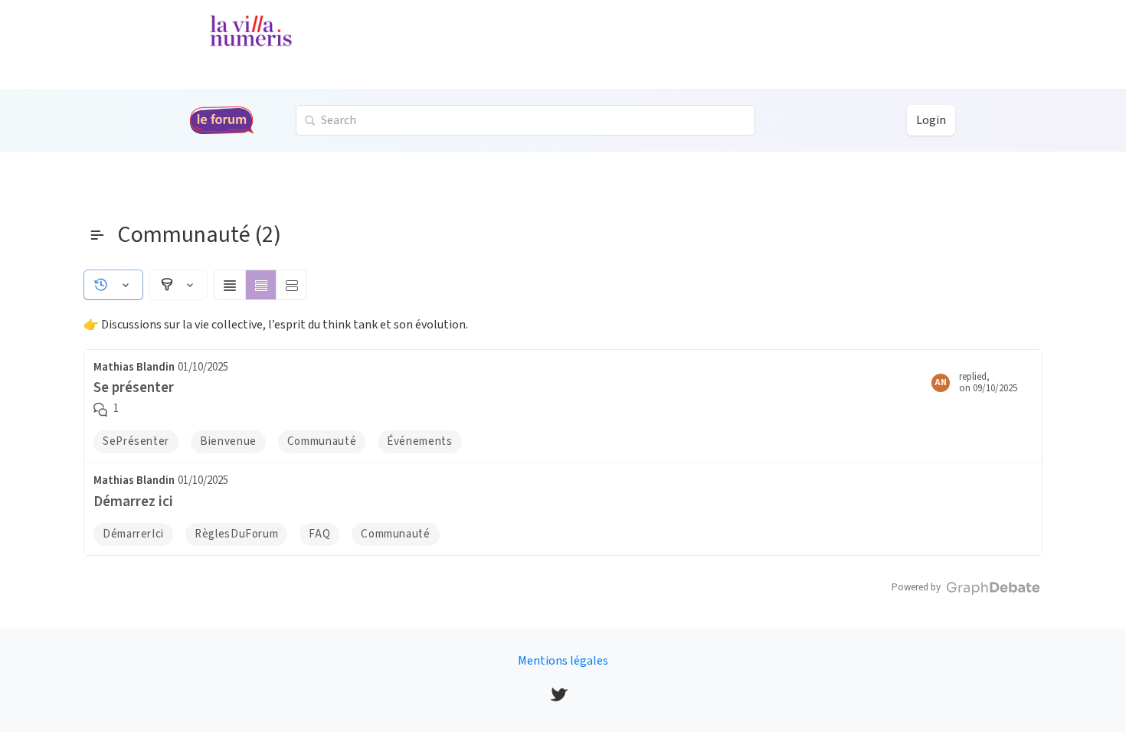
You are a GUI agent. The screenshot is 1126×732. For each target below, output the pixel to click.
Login (931, 120)
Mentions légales (563, 660)
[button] (113, 285)
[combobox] (525, 120)
